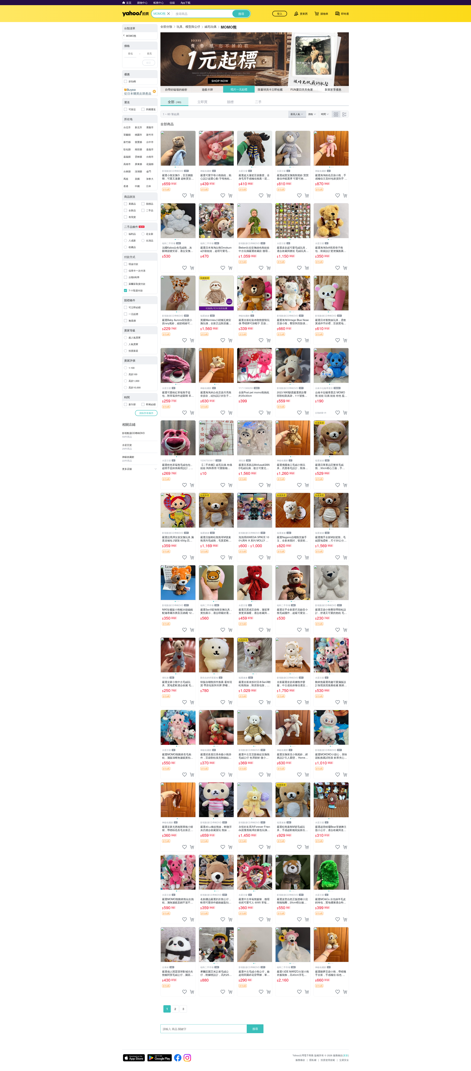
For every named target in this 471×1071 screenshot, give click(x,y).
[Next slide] (193, 148)
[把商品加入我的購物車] (192, 195)
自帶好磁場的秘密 (176, 89)
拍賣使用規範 (328, 1060)
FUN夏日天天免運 (302, 89)
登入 (279, 13)
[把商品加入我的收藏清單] (184, 195)
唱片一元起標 (239, 89)
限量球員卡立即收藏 (270, 89)
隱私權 (312, 1060)
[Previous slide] (163, 148)
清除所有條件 (146, 413)
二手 (258, 101)
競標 (230, 101)
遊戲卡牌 (207, 89)
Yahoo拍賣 (135, 13)
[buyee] (139, 91)
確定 (148, 62)
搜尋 (255, 1029)
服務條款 (300, 1060)
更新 (345, 1055)
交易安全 (344, 1060)
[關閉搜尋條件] (168, 13)
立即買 (202, 101)
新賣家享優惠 (333, 89)
